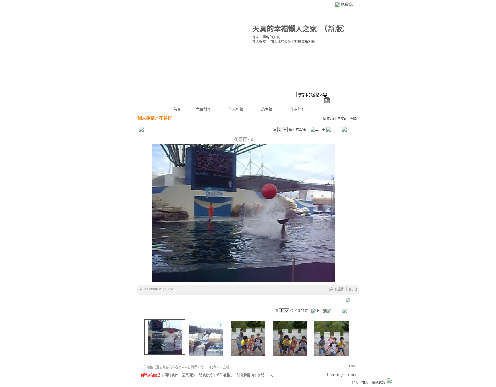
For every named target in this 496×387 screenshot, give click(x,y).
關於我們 (171, 375)
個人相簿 (235, 109)
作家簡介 (297, 109)
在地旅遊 (337, 289)
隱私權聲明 (245, 375)
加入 (364, 383)
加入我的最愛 (280, 42)
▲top (352, 366)
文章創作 (203, 109)
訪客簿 (266, 109)
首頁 (177, 109)
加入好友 (259, 42)
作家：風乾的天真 (266, 37)
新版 (335, 29)
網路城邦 (348, 4)
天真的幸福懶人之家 (284, 29)
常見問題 (188, 375)
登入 (355, 383)
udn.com (350, 375)
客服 (260, 375)
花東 (352, 289)
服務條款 (206, 375)
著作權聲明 (224, 375)
